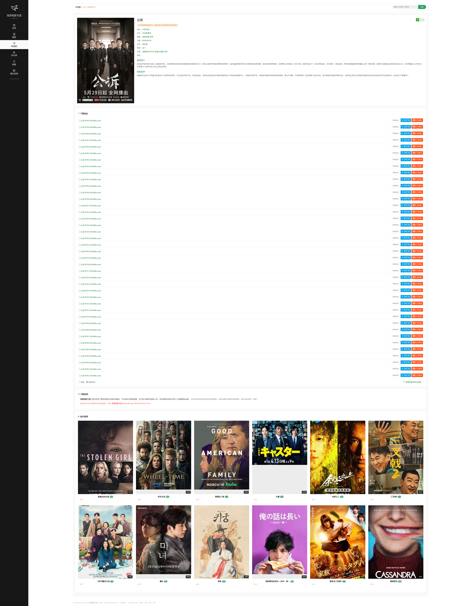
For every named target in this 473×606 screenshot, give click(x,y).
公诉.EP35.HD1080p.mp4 (91, 153)
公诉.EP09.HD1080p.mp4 (91, 323)
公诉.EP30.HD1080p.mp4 (91, 186)
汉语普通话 (146, 33)
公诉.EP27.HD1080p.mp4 (91, 206)
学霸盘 (141, 603)
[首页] (14, 8)
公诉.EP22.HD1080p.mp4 (91, 238)
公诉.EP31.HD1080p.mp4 (91, 179)
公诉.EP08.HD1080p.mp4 (91, 330)
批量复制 (91, 382)
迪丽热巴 (145, 52)
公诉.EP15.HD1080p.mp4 (91, 284)
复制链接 (395, 120)
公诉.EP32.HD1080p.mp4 (91, 173)
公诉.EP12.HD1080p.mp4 (91, 304)
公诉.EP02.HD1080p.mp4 (91, 369)
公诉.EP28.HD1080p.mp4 (91, 199)
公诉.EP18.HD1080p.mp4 (91, 264)
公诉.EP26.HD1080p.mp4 (91, 212)
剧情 (144, 37)
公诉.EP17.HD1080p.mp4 (91, 271)
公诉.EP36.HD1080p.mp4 (91, 147)
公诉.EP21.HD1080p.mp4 (91, 245)
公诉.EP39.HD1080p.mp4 (91, 127)
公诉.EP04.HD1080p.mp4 (91, 356)
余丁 (144, 48)
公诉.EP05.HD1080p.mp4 (91, 349)
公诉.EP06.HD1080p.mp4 (91, 343)
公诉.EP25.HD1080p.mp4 (91, 219)
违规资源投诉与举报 (413, 382)
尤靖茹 (161, 52)
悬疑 (148, 37)
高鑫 (156, 52)
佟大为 (152, 52)
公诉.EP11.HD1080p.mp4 (91, 310)
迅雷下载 (407, 120)
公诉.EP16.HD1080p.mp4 (91, 278)
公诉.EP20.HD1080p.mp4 (91, 251)
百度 (145, 603)
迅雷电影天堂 (132, 603)
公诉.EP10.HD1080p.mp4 (91, 317)
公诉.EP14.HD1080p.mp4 (91, 291)
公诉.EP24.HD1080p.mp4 (91, 225)
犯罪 (151, 37)
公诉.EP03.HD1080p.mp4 (91, 363)
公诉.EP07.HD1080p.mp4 (91, 336)
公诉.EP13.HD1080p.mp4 (91, 297)
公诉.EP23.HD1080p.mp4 (91, 232)
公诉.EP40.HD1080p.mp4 (91, 121)
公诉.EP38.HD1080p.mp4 (91, 134)
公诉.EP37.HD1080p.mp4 (91, 140)
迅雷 (154, 603)
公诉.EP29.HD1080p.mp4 (91, 193)
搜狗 (149, 603)
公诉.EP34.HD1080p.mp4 (91, 160)
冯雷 (166, 52)
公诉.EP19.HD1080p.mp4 (91, 258)
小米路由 (419, 120)
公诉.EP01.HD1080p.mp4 (91, 376)
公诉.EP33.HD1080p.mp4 (91, 166)
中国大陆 (145, 29)
